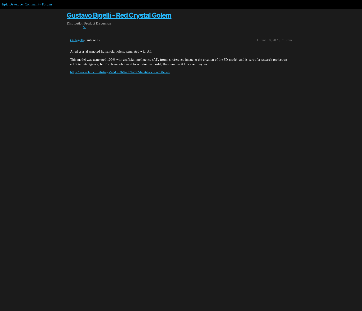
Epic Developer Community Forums (27, 4)
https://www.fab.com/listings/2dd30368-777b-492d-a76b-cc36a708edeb (120, 72)
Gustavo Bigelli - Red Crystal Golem (119, 15)
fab (84, 27)
